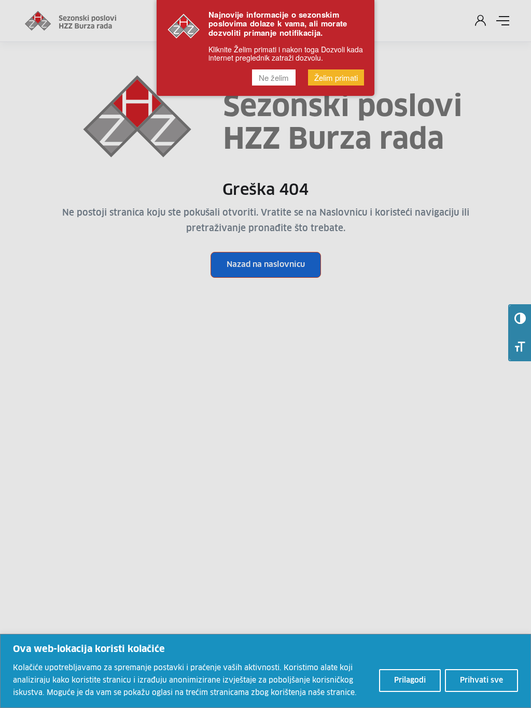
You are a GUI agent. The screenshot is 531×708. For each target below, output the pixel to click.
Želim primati (336, 77)
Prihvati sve (481, 680)
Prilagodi (410, 680)
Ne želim (274, 77)
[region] (265, 671)
